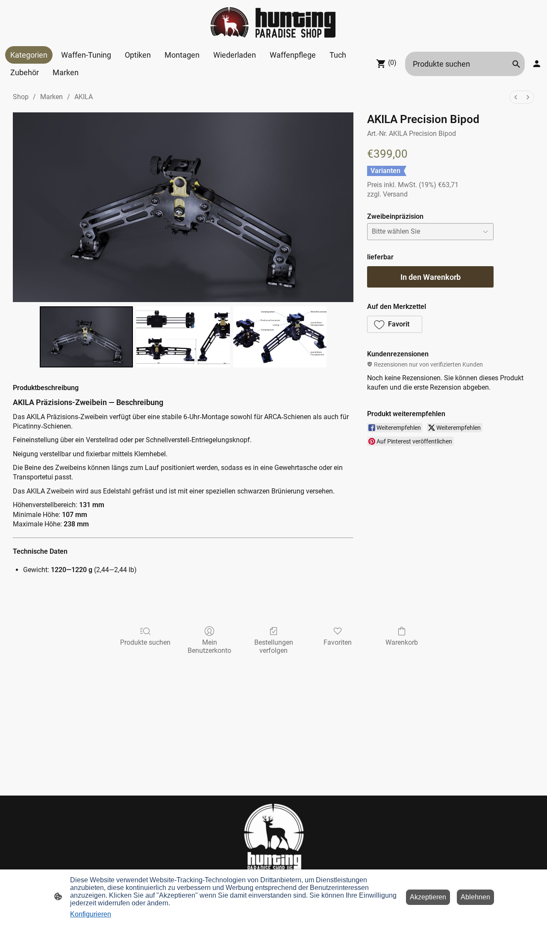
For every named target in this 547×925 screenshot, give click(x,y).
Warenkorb (401, 642)
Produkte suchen (145, 642)
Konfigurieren (90, 914)
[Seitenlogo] (273, 23)
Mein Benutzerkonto (209, 646)
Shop (21, 97)
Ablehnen (475, 897)
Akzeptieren (428, 897)
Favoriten (337, 642)
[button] (516, 64)
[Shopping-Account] (537, 64)
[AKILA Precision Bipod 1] (182, 336)
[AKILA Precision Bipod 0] (86, 336)
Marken (51, 97)
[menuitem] (516, 97)
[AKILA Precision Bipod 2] (279, 336)
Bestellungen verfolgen (273, 646)
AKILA (83, 97)
